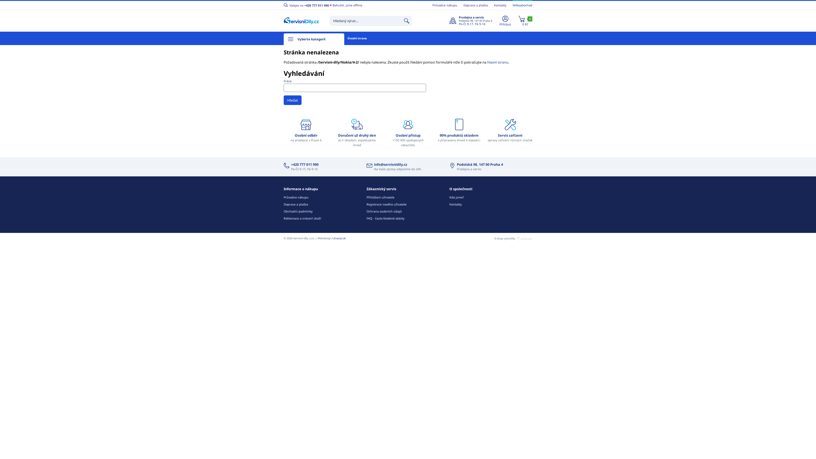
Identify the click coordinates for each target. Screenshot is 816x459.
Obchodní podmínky (298, 211)
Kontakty (500, 5)
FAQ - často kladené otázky (385, 218)
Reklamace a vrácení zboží (302, 218)
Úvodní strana (357, 38)
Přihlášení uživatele (380, 197)
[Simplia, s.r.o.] (524, 238)
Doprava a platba (475, 5)
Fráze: (288, 81)
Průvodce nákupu (444, 5)
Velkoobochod (522, 5)
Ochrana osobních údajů (384, 211)
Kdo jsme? (456, 197)
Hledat (292, 100)
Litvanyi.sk (339, 238)
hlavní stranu (497, 62)
